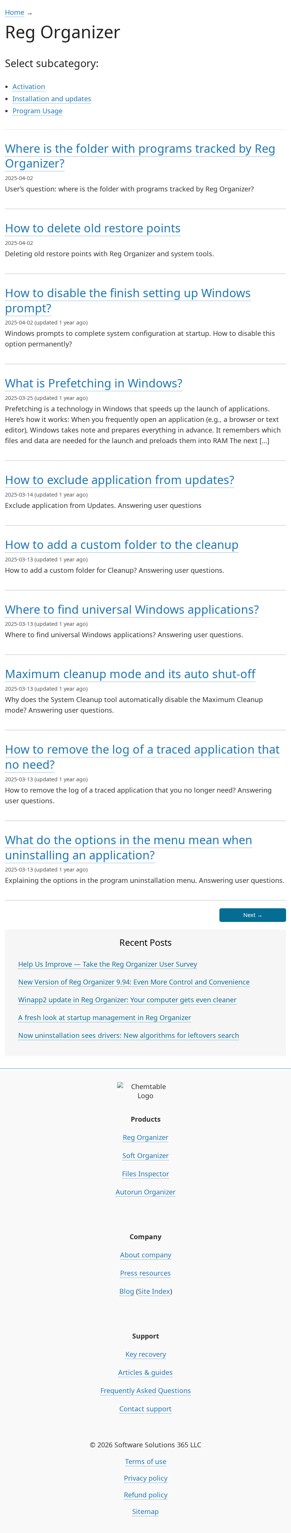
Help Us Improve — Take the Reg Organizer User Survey (107, 964)
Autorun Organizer (145, 1191)
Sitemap (145, 1511)
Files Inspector (145, 1173)
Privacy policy (145, 1478)
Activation (29, 86)
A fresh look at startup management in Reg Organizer (104, 1017)
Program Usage (38, 110)
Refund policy (145, 1494)
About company (145, 1254)
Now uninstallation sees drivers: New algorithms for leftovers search (128, 1035)
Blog (126, 1291)
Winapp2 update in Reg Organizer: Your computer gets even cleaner (127, 999)
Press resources (145, 1273)
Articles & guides (145, 1372)
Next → (253, 915)
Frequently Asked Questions (145, 1390)
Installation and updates (52, 98)
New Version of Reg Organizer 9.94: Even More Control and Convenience (134, 981)
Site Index (154, 1291)
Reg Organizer (145, 1137)
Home (14, 12)
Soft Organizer (145, 1155)
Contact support (145, 1408)
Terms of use (145, 1461)
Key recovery (145, 1354)
